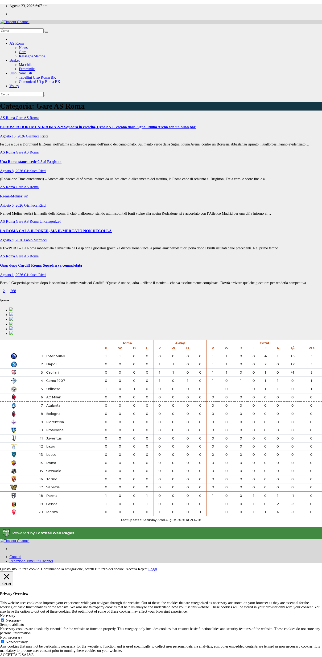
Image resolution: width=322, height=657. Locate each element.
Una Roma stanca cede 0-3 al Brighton (31, 162)
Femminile (27, 69)
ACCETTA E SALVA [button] (17, 655)
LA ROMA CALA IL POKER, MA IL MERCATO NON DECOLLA (56, 231)
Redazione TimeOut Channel (31, 561)
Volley (14, 86)
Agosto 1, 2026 (12, 275)
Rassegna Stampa (32, 56)
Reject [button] (142, 569)
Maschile (25, 65)
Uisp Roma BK (21, 73)
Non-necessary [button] (11, 637)
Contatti (15, 557)
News (23, 48)
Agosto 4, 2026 (12, 240)
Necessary (13, 620)
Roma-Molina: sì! (14, 196)
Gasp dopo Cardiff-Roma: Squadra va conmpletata (41, 265)
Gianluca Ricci (37, 136)
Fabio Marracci (35, 240)
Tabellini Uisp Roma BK (37, 77)
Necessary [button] (7, 616)
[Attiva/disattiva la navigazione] (2, 27)
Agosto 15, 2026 (13, 136)
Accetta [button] (131, 569)
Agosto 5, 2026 (12, 205)
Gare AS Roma (27, 118)
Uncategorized (50, 221)
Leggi (152, 569)
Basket (14, 60)
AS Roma (16, 43)
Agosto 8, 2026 (12, 171)
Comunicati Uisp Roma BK (39, 82)
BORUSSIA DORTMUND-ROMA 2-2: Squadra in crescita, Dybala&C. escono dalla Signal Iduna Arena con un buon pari (98, 127)
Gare (22, 52)
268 (13, 291)
